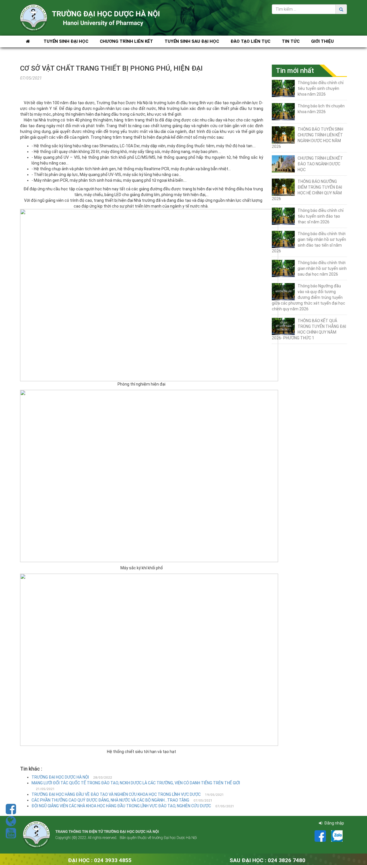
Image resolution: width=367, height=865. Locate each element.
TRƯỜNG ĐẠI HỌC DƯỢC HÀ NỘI (60, 777)
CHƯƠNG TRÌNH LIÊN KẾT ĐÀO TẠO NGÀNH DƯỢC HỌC (320, 164)
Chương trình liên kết (126, 41)
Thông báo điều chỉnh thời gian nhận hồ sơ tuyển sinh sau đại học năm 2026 (322, 268)
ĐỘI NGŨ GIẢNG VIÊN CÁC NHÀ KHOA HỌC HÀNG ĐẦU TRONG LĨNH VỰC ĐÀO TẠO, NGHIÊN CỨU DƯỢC (121, 806)
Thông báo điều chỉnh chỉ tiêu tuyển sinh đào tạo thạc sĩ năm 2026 (320, 216)
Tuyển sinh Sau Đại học (192, 41)
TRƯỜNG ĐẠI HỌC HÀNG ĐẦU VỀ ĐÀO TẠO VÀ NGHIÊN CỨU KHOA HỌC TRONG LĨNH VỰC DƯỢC (116, 794)
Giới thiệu (322, 41)
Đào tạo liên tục (250, 41)
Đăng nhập (333, 823)
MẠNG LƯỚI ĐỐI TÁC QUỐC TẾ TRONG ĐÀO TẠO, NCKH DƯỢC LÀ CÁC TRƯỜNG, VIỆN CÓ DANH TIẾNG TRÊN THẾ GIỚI (136, 783)
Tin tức (291, 41)
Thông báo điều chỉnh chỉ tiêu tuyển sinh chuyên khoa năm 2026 (320, 88)
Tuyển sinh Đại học (66, 41)
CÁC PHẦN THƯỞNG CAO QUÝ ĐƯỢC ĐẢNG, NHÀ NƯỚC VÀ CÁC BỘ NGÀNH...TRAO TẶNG (110, 800)
